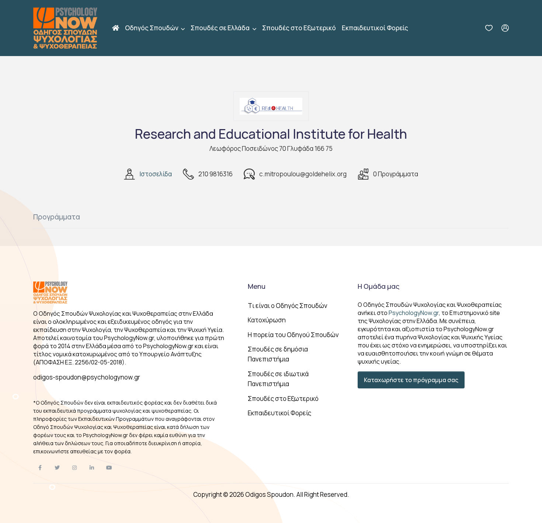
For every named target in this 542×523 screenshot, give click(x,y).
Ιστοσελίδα (155, 174)
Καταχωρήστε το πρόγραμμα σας (411, 380)
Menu (256, 286)
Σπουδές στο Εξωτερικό (299, 28)
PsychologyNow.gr (414, 313)
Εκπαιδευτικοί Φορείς (375, 28)
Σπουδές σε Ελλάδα (221, 28)
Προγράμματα (56, 217)
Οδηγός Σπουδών (152, 28)
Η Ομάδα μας (378, 286)
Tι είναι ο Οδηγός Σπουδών (287, 305)
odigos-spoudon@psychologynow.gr (86, 377)
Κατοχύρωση (267, 320)
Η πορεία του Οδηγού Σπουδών (293, 334)
